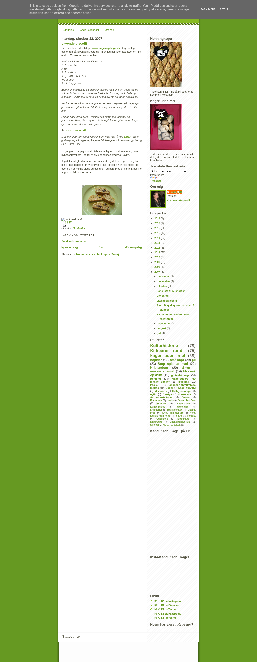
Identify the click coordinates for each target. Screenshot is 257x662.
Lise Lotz (176, 191)
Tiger (127, 136)
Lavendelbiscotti (74, 43)
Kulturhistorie (164, 345)
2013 (157, 242)
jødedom (161, 403)
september (164, 323)
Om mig (109, 29)
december (164, 276)
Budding (183, 381)
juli (160, 333)
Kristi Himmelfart (172, 412)
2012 (157, 247)
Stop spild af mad (173, 364)
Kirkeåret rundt (167, 350)
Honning (155, 378)
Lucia (170, 400)
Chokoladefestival (180, 421)
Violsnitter (163, 295)
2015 (157, 233)
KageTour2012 (187, 387)
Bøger (169, 387)
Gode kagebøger (89, 29)
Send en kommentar (74, 241)
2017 (157, 223)
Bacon (186, 397)
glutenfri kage (180, 375)
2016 (157, 228)
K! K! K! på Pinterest (166, 605)
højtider (156, 360)
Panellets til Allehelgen (171, 290)
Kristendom (159, 367)
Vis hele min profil (178, 200)
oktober (163, 286)
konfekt (191, 415)
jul (194, 360)
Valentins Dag (187, 400)
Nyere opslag (69, 247)
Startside (68, 29)
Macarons (161, 391)
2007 (157, 271)
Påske (154, 384)
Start (101, 247)
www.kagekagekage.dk (106, 48)
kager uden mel (167, 355)
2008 (157, 266)
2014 (157, 238)
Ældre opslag (133, 247)
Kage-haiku (183, 403)
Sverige (167, 394)
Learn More (207, 9)
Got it (223, 9)
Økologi (154, 424)
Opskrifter (79, 228)
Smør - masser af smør (173, 369)
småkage (177, 360)
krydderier (156, 409)
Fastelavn (156, 400)
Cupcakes (162, 418)
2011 (157, 252)
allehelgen (182, 406)
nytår (153, 394)
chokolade (184, 394)
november (164, 281)
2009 (157, 262)
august (162, 328)
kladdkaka (183, 418)
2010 (157, 257)
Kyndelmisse (157, 406)
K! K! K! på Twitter (165, 609)
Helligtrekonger (181, 391)
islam (179, 415)
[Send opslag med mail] (101, 225)
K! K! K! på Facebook (167, 613)
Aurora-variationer (161, 397)
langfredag (156, 421)
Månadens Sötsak (172, 425)
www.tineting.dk (76, 130)
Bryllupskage (175, 409)
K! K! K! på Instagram (167, 601)
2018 (157, 218)
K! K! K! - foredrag (165, 617)
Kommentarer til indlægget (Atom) (97, 254)
